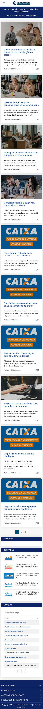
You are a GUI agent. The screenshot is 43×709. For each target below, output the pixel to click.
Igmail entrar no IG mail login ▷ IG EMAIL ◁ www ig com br (27, 593)
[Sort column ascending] (37, 618)
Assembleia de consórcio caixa (15, 623)
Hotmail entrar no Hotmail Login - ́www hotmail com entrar (27, 556)
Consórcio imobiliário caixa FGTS (16, 635)
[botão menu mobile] (3, 3)
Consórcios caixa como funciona (16, 644)
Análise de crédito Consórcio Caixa (17, 653)
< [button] (19, 671)
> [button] (23, 671)
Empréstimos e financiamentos (15, 657)
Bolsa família (9, 640)
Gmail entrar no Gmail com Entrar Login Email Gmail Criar (27, 566)
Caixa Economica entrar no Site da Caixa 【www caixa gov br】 (27, 576)
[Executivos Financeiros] (21, 3)
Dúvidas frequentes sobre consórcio (17, 627)
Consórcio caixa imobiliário (14, 631)
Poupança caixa (10, 648)
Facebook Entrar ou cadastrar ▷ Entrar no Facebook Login (27, 584)
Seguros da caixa (11, 661)
